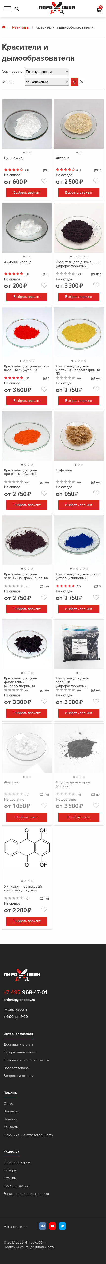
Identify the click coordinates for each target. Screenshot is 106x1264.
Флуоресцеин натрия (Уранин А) (73, 812)
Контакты (11, 1157)
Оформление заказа (20, 1083)
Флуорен (11, 810)
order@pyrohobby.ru (19, 1030)
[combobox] (47, 71)
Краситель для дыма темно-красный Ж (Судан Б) (26, 376)
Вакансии (11, 1142)
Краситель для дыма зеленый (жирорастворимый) (72, 705)
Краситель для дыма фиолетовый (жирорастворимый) (20, 705)
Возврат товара (16, 1099)
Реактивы (20, 27)
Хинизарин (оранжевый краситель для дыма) (23, 912)
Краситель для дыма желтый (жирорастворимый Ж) (78, 377)
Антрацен (63, 156)
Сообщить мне (26, 851)
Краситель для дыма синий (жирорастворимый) (77, 267)
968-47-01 (25, 1023)
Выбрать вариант (27, 197)
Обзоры (10, 1201)
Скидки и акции (16, 1216)
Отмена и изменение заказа (26, 1091)
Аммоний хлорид (17, 265)
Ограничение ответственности (28, 1165)
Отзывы (10, 1209)
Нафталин (64, 483)
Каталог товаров (17, 1193)
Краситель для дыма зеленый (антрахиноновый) (26, 594)
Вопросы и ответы (18, 1106)
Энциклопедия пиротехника (26, 1224)
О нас (8, 1134)
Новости (10, 1150)
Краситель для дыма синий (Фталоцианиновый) (77, 594)
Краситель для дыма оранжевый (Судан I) (20, 485)
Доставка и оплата (18, 1075)
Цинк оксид (13, 156)
